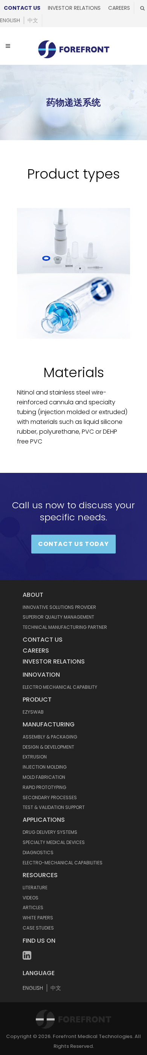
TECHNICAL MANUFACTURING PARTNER (65, 627)
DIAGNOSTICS (38, 852)
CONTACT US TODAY (73, 544)
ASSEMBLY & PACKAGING (50, 737)
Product (37, 699)
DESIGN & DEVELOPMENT (48, 747)
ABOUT (33, 594)
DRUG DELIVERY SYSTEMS (50, 832)
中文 (33, 20)
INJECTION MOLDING (45, 767)
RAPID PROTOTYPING (44, 787)
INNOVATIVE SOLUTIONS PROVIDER (59, 607)
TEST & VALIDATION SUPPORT (54, 807)
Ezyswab (33, 712)
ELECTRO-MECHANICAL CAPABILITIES (63, 862)
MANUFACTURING (49, 724)
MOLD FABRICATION (44, 777)
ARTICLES (33, 907)
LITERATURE (35, 887)
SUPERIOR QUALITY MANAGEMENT (58, 617)
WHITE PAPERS (38, 917)
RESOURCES (40, 875)
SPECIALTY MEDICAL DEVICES (54, 842)
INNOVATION (41, 674)
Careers (119, 8)
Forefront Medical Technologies (92, 1036)
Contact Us (22, 8)
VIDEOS (30, 897)
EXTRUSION (35, 757)
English (10, 20)
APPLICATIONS (44, 819)
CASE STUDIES (38, 928)
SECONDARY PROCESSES (50, 797)
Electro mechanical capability (60, 687)
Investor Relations (74, 8)
